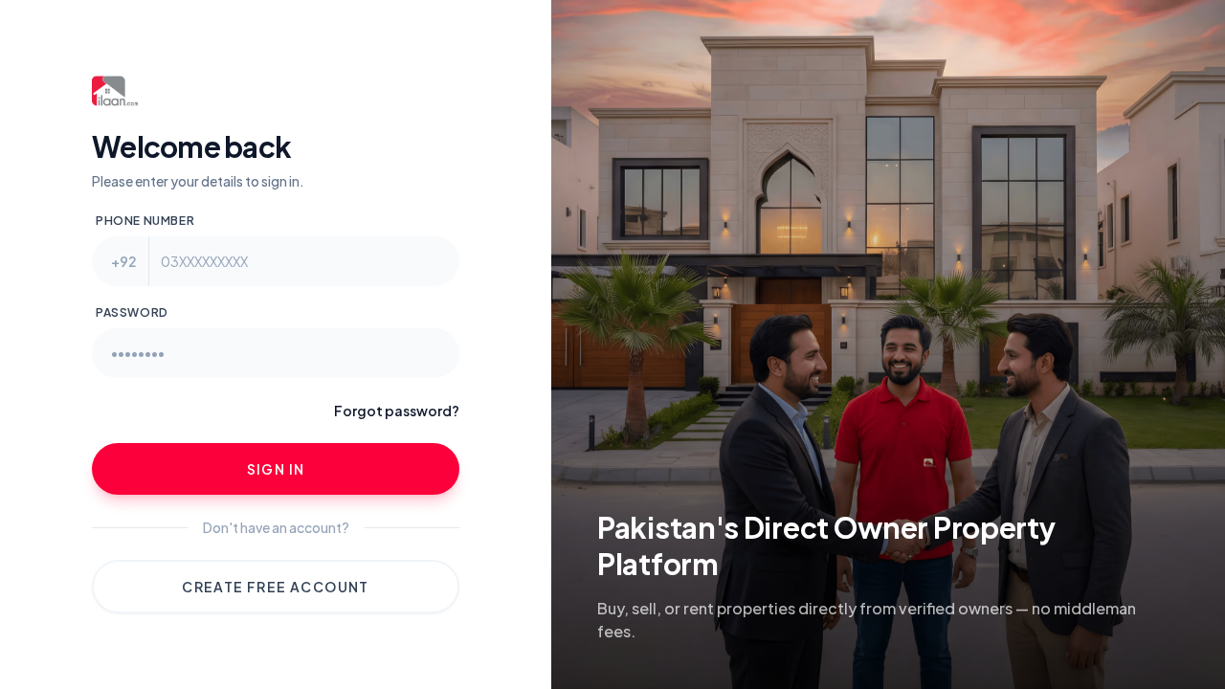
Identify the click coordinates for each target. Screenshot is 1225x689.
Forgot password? (396, 410)
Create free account (275, 586)
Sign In (276, 469)
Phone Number (145, 220)
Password (132, 312)
